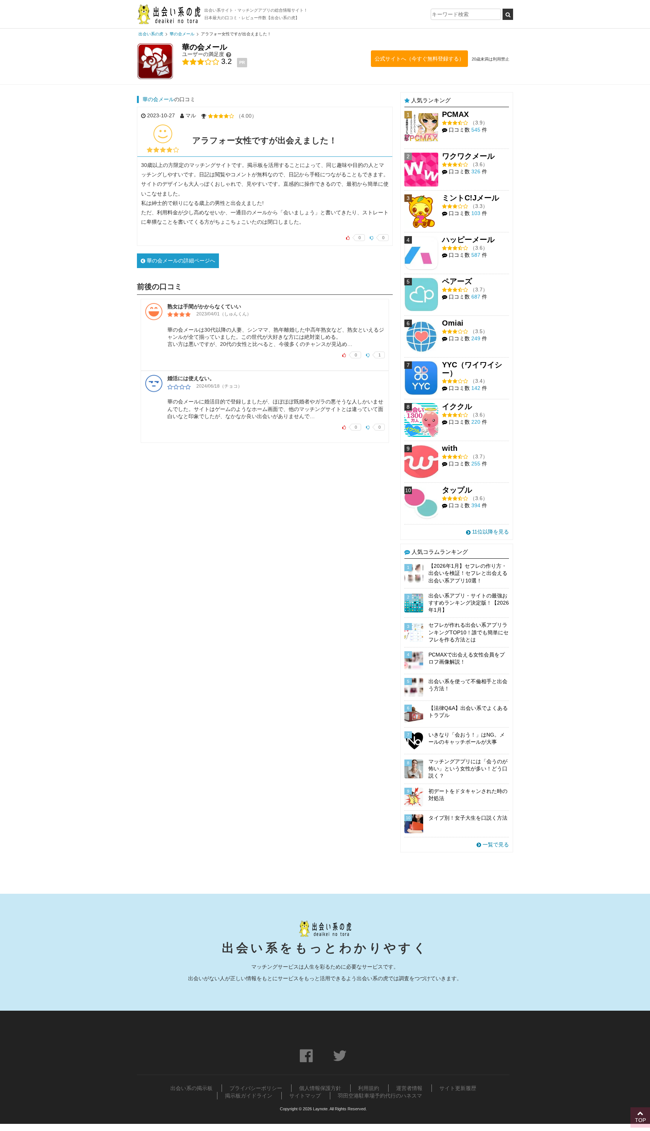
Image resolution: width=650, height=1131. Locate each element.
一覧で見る (495, 844)
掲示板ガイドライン (248, 1096)
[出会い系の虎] (168, 14)
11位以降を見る (490, 532)
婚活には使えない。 (191, 378)
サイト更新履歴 (457, 1088)
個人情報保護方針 (320, 1088)
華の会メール (158, 99)
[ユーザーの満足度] (228, 54)
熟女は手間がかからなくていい (204, 306)
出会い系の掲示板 (191, 1088)
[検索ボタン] (508, 14)
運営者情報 (409, 1088)
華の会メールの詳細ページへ (180, 261)
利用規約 (368, 1088)
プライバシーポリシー (255, 1088)
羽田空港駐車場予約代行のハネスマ (380, 1096)
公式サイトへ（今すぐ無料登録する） (419, 59)
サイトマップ (305, 1096)
